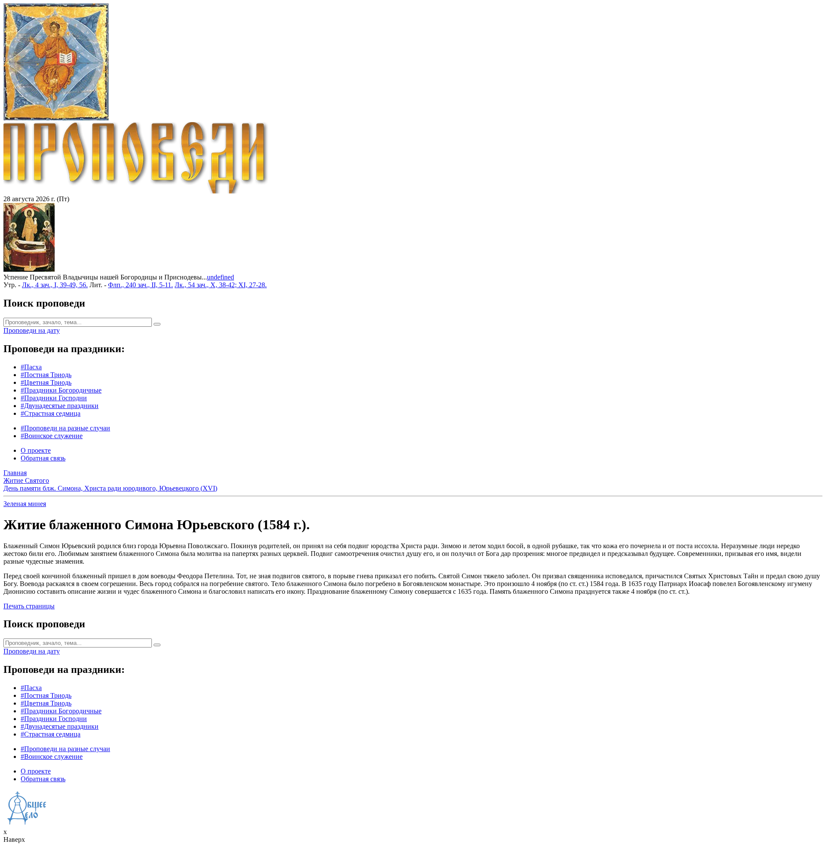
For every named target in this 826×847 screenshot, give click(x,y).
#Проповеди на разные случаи (65, 428)
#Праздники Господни (54, 398)
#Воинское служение (52, 435)
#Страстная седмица (50, 413)
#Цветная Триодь (46, 382)
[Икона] (29, 269)
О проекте (36, 450)
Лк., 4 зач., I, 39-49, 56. (55, 284)
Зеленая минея (24, 503)
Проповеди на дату (31, 330)
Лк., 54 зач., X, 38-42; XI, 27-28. (221, 284)
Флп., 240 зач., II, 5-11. (140, 284)
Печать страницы (29, 606)
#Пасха (31, 367)
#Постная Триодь (46, 374)
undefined (220, 277)
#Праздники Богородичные (61, 390)
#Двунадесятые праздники (60, 405)
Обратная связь (43, 458)
